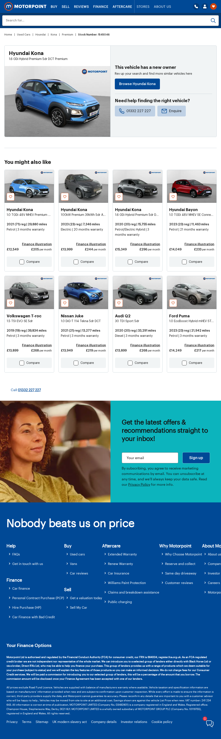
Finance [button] (14, 580)
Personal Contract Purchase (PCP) (38, 598)
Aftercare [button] (111, 546)
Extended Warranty (122, 554)
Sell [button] (67, 589)
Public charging (120, 602)
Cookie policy (162, 722)
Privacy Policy (139, 484)
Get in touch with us (27, 564)
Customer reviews (179, 583)
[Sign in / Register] (205, 6)
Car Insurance (118, 573)
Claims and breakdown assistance (133, 592)
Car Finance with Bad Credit (33, 617)
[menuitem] (35, 554)
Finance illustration (37, 244)
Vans (73, 564)
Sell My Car (78, 607)
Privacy (12, 722)
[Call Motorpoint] (196, 6)
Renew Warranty (120, 564)
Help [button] (11, 546)
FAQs (16, 554)
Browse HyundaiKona (137, 84)
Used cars (77, 554)
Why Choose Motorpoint (183, 554)
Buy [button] (67, 546)
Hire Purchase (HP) (26, 607)
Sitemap (42, 722)
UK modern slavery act (69, 722)
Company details (104, 722)
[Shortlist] (213, 6)
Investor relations (134, 722)
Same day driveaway (180, 573)
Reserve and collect (180, 564)
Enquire (175, 111)
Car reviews (79, 573)
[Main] (25, 6)
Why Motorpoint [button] (175, 546)
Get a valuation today (86, 598)
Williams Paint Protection (127, 583)
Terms (26, 722)
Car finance (21, 588)
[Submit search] (213, 20)
